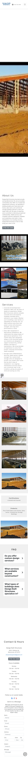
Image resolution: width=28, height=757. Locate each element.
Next (26, 531)
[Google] (12, 698)
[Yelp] (16, 698)
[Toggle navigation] (25, 4)
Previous (2, 531)
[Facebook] (14, 698)
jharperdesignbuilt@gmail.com (14, 654)
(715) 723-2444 (17, 4)
